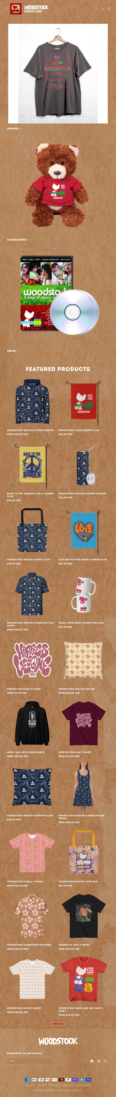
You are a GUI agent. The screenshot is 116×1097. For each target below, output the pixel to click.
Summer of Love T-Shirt (74, 945)
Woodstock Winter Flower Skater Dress (82, 817)
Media (11, 350)
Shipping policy (68, 1085)
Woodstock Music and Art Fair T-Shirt (81, 1009)
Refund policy (42, 1085)
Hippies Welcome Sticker (24, 689)
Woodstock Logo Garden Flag (79, 430)
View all (58, 1024)
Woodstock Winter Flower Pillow (30, 815)
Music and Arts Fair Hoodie (25, 752)
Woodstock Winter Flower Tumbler (82, 493)
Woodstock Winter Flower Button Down (30, 624)
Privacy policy (30, 1085)
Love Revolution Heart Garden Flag (83, 559)
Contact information (83, 1085)
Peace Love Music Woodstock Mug (81, 623)
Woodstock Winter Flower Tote (28, 559)
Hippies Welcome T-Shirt (75, 752)
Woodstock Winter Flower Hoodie (30, 430)
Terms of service (54, 1085)
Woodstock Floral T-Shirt (25, 881)
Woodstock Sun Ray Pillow (77, 689)
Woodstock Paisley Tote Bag (78, 881)
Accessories (17, 239)
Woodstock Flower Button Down (29, 945)
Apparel (13, 128)
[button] (6, 9)
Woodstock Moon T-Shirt (24, 1008)
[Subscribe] (55, 1061)
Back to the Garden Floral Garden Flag (30, 495)
